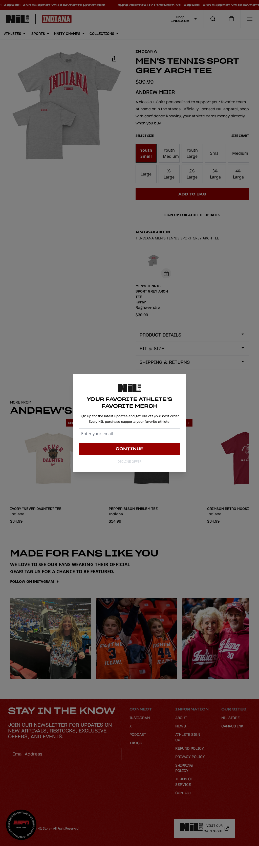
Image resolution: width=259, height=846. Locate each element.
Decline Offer (129, 461)
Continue (130, 448)
